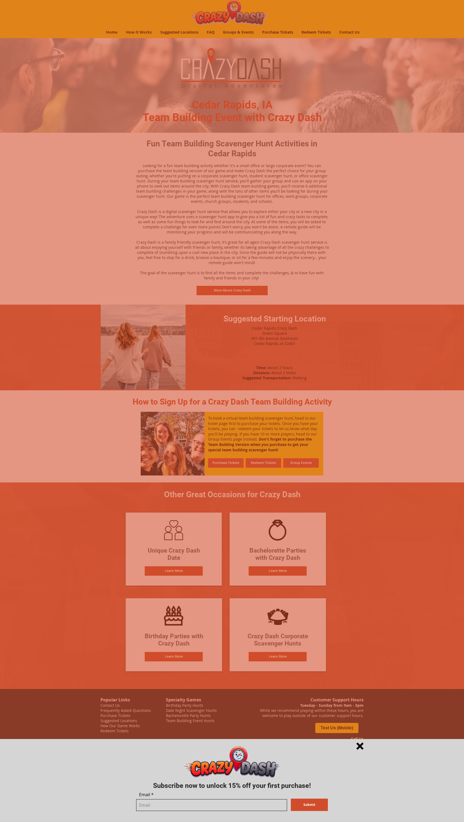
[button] (360, 746)
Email (144, 794)
